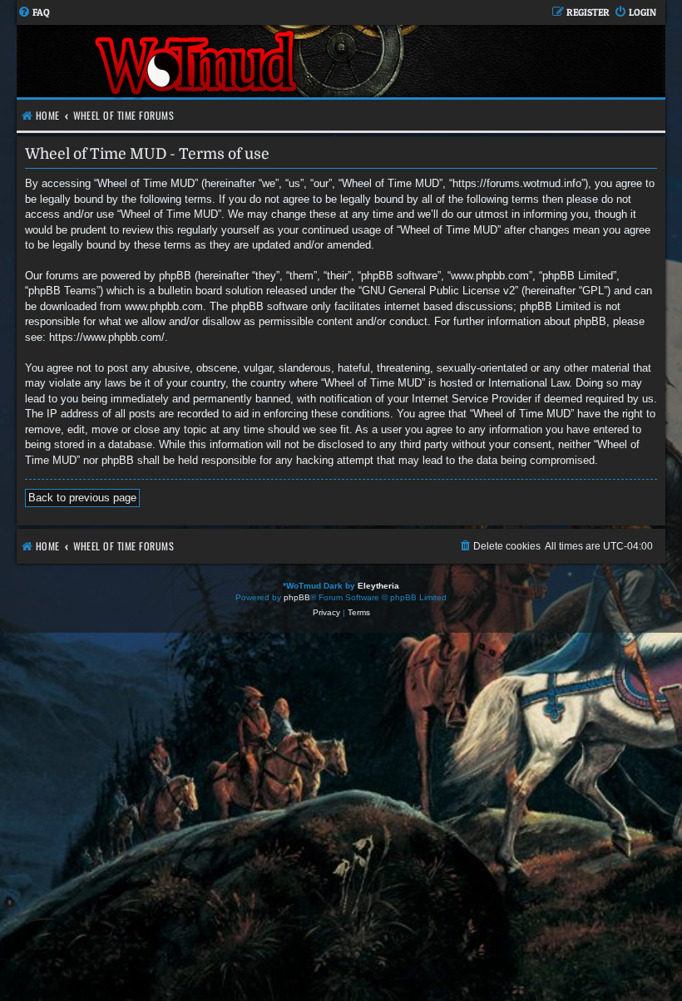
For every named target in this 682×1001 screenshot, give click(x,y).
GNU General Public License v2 (438, 290)
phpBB (297, 597)
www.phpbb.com (164, 306)
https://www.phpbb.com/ (107, 337)
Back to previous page (82, 497)
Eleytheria (378, 585)
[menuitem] (33, 13)
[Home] (198, 61)
